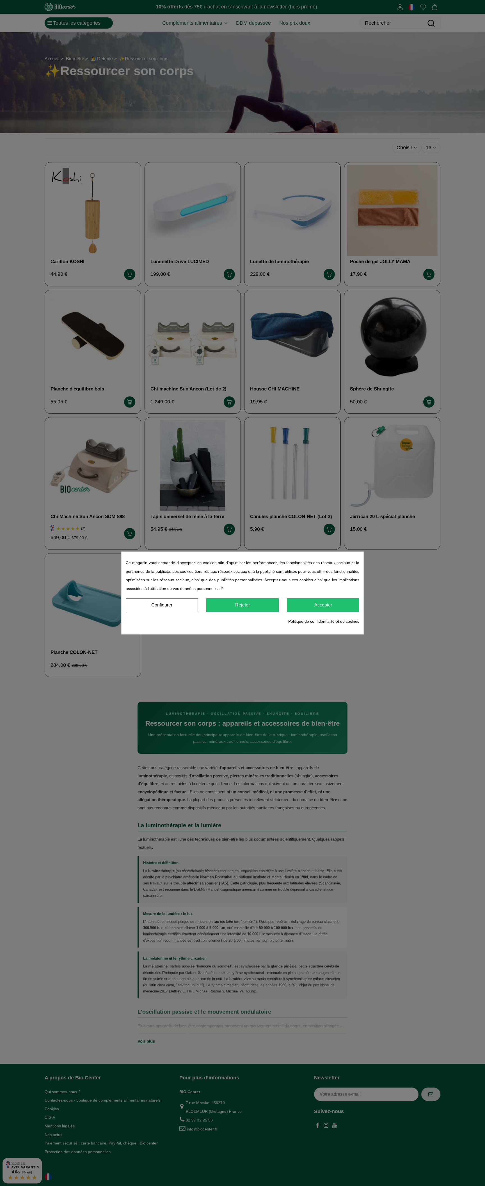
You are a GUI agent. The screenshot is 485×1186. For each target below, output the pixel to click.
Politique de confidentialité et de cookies (323, 621)
